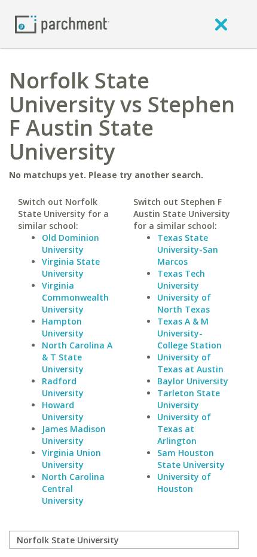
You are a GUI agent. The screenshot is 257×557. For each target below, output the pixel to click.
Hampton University (63, 327)
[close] (221, 24)
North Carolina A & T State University (77, 357)
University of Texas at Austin (190, 363)
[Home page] (62, 23)
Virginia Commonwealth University (75, 297)
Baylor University (192, 381)
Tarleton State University (188, 399)
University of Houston (184, 482)
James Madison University (74, 434)
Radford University (63, 387)
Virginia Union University (71, 458)
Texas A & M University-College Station (189, 333)
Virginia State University (71, 267)
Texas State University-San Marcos (187, 249)
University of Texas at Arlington (184, 428)
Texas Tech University (181, 279)
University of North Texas (184, 303)
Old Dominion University (70, 243)
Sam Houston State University (191, 458)
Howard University (63, 411)
